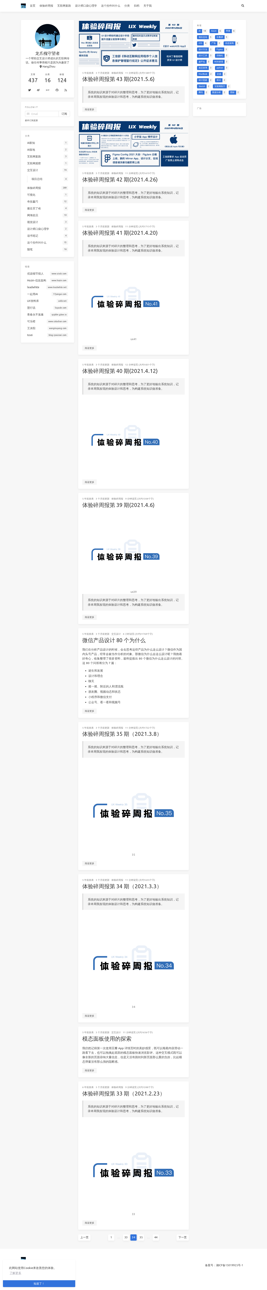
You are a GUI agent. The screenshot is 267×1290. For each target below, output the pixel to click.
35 (141, 1237)
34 (133, 1237)
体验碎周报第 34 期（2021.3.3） (122, 886)
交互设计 (116, 634)
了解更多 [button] (15, 1273)
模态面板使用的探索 (107, 1039)
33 (126, 1237)
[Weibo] (38, 90)
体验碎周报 (46, 5)
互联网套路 (64, 5)
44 (155, 1237)
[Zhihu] (48, 90)
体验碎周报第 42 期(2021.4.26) (120, 179)
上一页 (84, 1237)
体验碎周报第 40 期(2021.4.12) (120, 371)
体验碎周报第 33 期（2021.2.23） (123, 1093)
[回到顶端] (199, 1282)
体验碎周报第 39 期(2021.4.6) (118, 505)
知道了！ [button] (39, 1283)
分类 (127, 5)
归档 (136, 5)
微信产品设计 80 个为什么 (114, 640)
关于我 (147, 5)
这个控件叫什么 (110, 5)
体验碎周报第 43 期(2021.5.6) (118, 79)
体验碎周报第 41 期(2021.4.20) (120, 233)
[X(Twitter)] (29, 90)
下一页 (182, 1237)
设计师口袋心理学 (86, 5)
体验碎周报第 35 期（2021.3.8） (122, 734)
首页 (32, 5)
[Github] (57, 90)
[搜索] (242, 6)
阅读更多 (89, 109)
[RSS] (66, 90)
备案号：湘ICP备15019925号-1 (224, 1265)
